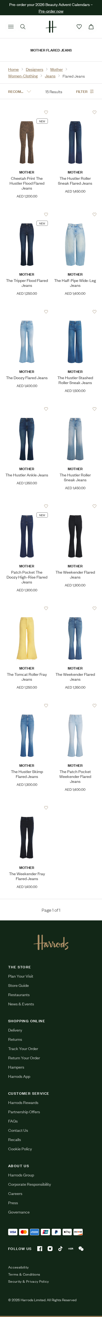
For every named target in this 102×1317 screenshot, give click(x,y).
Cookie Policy (20, 1148)
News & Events (21, 1003)
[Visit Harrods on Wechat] (81, 1248)
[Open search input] (23, 27)
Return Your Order (24, 1057)
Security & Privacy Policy (28, 1281)
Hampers (16, 1067)
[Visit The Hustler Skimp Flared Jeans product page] (27, 705)
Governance (19, 1212)
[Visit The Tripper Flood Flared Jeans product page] (27, 214)
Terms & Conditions (24, 1274)
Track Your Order (23, 1048)
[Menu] (11, 27)
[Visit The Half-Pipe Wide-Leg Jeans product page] (75, 214)
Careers (15, 1193)
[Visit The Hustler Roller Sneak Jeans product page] (75, 409)
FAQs (13, 1121)
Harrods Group (21, 1175)
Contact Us (18, 1130)
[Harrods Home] (51, 27)
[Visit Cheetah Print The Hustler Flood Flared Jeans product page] (27, 112)
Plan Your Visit (20, 976)
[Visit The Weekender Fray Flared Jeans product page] (27, 808)
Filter (82, 91)
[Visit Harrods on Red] (70, 1248)
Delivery (15, 1030)
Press (13, 1202)
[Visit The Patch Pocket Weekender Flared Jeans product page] (75, 705)
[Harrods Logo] (51, 942)
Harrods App (19, 1076)
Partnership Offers (24, 1111)
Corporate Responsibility (29, 1184)
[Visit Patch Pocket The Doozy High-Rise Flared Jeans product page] (27, 506)
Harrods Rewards (23, 1102)
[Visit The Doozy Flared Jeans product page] (27, 312)
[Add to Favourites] (46, 112)
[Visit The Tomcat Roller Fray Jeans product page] (27, 608)
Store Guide (18, 985)
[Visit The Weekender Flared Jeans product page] (75, 506)
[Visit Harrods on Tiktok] (60, 1248)
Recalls (14, 1139)
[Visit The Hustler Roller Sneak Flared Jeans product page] (75, 112)
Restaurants (19, 994)
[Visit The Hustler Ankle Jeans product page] (27, 409)
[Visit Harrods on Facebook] (39, 1248)
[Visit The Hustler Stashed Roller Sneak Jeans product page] (75, 312)
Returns (15, 1039)
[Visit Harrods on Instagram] (50, 1248)
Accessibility (18, 1267)
